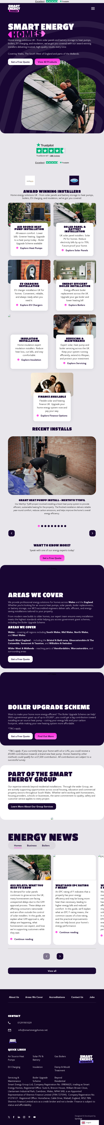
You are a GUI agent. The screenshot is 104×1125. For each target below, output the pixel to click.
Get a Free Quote (20, 62)
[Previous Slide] (11, 533)
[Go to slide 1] (39, 526)
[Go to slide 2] (42, 526)
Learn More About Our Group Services (32, 806)
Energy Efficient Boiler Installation (74, 285)
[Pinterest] (29, 1117)
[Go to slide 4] (49, 526)
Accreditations (57, 997)
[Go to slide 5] (52, 526)
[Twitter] (9, 1117)
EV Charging (14, 1067)
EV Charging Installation (29, 285)
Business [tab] (32, 845)
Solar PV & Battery (38, 1058)
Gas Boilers (60, 1056)
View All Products (47, 62)
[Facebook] (14, 1117)
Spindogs (78, 1118)
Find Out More (46, 736)
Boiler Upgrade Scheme (40, 1079)
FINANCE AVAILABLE (52, 396)
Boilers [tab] (46, 845)
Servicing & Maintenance (75, 339)
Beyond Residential (60, 1079)
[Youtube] (34, 1117)
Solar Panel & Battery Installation (75, 229)
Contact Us (77, 997)
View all (52, 971)
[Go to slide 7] (59, 526)
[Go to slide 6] (55, 526)
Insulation (38, 1067)
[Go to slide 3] (45, 526)
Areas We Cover (34, 997)
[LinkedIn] (19, 1117)
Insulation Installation (29, 339)
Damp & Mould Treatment (62, 1068)
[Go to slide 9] (65, 526)
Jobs (92, 997)
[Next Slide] (92, 533)
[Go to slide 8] (62, 526)
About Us (14, 997)
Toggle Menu (93, 8)
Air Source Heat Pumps (16, 1058)
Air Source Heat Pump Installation (29, 228)
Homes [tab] (18, 845)
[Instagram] (24, 1117)
